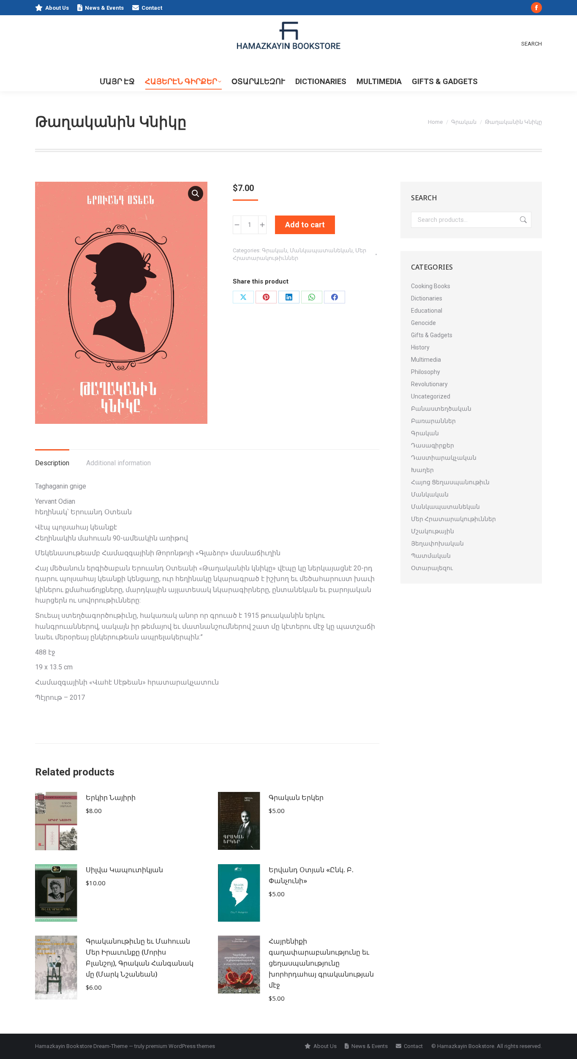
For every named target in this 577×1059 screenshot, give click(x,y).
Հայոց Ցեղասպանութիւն (450, 482)
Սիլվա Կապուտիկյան (124, 869)
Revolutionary (429, 384)
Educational (426, 310)
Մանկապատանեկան (321, 250)
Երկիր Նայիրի (111, 797)
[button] (195, 193)
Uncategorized (430, 396)
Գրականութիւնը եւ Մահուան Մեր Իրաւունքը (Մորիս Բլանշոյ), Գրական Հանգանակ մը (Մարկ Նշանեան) (139, 957)
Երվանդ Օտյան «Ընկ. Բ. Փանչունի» (311, 875)
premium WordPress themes (180, 1046)
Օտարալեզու (432, 568)
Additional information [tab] (118, 463)
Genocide (423, 322)
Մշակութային (432, 531)
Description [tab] (52, 463)
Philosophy (425, 371)
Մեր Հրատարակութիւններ (453, 519)
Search (522, 220)
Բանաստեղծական (441, 408)
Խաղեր (422, 470)
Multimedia (426, 359)
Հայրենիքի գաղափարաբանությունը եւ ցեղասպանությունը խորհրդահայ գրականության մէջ (321, 963)
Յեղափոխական (437, 543)
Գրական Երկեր (296, 797)
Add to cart (305, 224)
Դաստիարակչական (443, 457)
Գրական (274, 250)
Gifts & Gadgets (431, 335)
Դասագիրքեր (432, 445)
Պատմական (431, 555)
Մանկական (430, 494)
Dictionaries (426, 298)
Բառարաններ (433, 421)
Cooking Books (430, 286)
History (420, 347)
